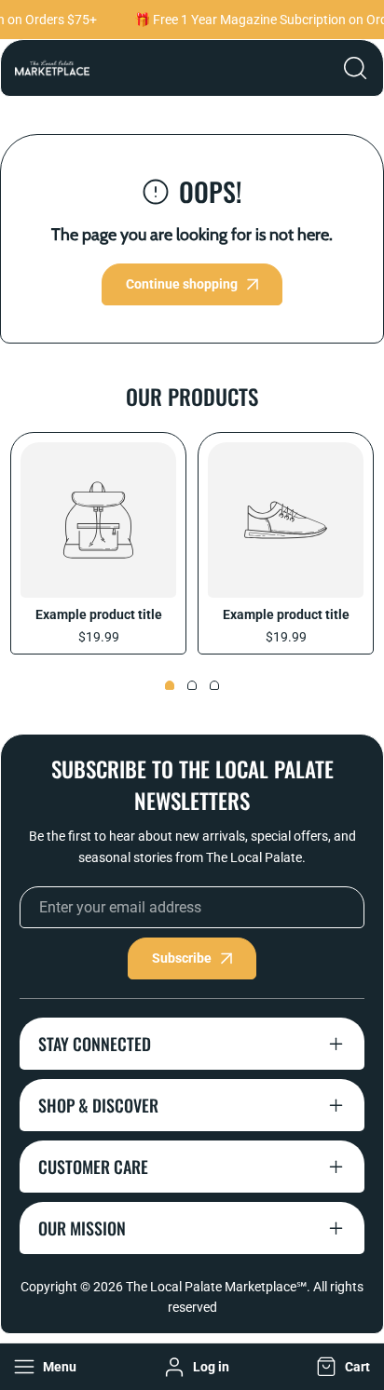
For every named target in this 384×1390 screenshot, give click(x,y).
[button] (341, 1367)
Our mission (82, 1228)
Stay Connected (94, 1044)
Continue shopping (182, 284)
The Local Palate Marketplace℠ (216, 1286)
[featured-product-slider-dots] (169, 685)
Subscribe (182, 958)
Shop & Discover (98, 1105)
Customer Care (93, 1166)
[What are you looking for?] (355, 68)
